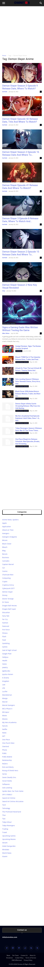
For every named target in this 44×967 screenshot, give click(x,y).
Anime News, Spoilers (9, 281)
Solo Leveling (7, 788)
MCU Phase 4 (7, 709)
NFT (3, 736)
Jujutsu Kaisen (7, 674)
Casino (4, 571)
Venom (4, 843)
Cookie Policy (19, 958)
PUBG (4, 753)
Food (4, 640)
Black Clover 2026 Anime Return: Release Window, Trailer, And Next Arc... (27, 393)
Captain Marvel (8, 564)
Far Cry (5, 619)
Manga (4, 698)
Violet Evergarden (9, 846)
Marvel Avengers (8, 705)
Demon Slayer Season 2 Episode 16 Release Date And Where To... (20, 153)
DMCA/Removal (17, 960)
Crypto (4, 581)
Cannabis (5, 561)
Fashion (5, 623)
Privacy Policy (28, 960)
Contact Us (24, 955)
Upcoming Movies (9, 839)
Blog (4, 550)
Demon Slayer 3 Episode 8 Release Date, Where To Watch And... (20, 220)
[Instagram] (13, 948)
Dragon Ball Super (9, 609)
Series (4, 774)
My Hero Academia (9, 722)
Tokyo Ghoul (7, 822)
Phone (4, 750)
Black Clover (6, 544)
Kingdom (5, 681)
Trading (5, 829)
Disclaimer (9, 958)
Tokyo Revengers (8, 825)
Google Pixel (6, 654)
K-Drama (5, 678)
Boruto (4, 554)
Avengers (5, 533)
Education (6, 612)
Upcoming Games (9, 836)
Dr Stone (5, 602)
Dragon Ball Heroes (9, 605)
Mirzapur (5, 712)
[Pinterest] (19, 948)
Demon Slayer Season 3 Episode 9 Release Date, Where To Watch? (20, 87)
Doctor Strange (8, 599)
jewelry (5, 667)
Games (4, 647)
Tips (3, 819)
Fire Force (6, 630)
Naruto (5, 726)
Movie (4, 715)
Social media (7, 781)
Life (3, 688)
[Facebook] (7, 948)
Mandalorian (7, 695)
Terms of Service (30, 958)
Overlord (5, 746)
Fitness (5, 633)
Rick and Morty (8, 767)
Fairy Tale (5, 616)
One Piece (6, 739)
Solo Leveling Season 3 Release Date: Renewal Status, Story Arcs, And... (27, 381)
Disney (4, 595)
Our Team (15, 955)
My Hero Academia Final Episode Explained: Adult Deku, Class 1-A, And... (27, 418)
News (4, 733)
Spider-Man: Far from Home (12, 791)
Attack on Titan (8, 530)
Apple (4, 523)
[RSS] (31, 948)
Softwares (6, 784)
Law (3, 684)
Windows (5, 849)
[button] (3, 3)
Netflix (4, 729)
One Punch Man (8, 743)
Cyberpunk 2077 (8, 588)
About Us (33, 955)
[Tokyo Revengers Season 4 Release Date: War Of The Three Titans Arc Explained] (8, 431)
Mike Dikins (5, 333)
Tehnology (19, 351)
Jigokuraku (6, 671)
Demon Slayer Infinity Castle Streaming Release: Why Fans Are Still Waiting (27, 406)
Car (3, 568)
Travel (4, 832)
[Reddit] (25, 948)
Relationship (7, 760)
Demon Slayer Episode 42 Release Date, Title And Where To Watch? (20, 120)
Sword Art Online (8, 798)
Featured (5, 626)
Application (6, 526)
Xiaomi (4, 856)
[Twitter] (37, 948)
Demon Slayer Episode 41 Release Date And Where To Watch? (20, 186)
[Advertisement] (22, 29)
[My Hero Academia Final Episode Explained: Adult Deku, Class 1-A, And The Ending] (8, 419)
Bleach (4, 547)
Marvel (4, 702)
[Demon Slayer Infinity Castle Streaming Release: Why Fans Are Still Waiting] (8, 407)
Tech (4, 805)
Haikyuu (5, 657)
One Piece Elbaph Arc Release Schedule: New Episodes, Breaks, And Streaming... (27, 441)
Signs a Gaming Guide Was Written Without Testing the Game (20, 329)
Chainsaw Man (7, 575)
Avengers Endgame (9, 537)
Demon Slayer (7, 82)
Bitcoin (4, 540)
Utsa (3, 291)
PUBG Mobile (7, 757)
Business (5, 557)
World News (6, 853)
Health (4, 660)
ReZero (5, 764)
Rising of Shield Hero (10, 770)
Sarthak (4, 91)
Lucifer (4, 691)
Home (4, 55)
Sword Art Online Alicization (12, 801)
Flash (4, 636)
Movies (5, 719)
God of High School (9, 650)
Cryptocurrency (8, 585)
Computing (6, 578)
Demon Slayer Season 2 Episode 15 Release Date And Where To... (20, 253)
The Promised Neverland (11, 812)
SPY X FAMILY (7, 794)
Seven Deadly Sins (9, 777)
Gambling (6, 643)
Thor (4, 815)
